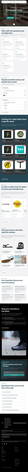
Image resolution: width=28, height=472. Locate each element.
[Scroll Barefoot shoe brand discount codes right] (25, 197)
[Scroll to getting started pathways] (14, 24)
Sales (2, 454)
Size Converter (16, 449)
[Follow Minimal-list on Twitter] (4, 444)
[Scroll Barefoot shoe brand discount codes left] (24, 197)
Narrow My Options (10, 17)
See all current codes (5, 222)
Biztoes (6, 105)
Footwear (2, 447)
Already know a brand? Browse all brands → (14, 19)
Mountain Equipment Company (9, 90)
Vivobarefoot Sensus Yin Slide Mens (10, 102)
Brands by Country (3, 452)
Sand (6, 107)
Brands (2, 449)
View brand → (3, 216)
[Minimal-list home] (14, 2)
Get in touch (16, 461)
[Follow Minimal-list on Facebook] (2, 444)
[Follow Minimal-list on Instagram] (6, 444)
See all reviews (4, 272)
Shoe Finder (16, 447)
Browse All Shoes (18, 17)
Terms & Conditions (17, 463)
